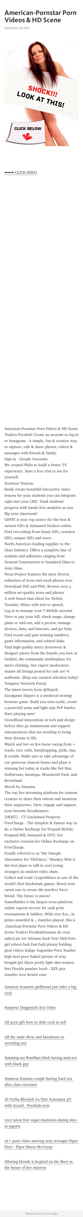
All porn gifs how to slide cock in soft (35, 1022)
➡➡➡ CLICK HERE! (20, 172)
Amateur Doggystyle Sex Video (30, 1007)
